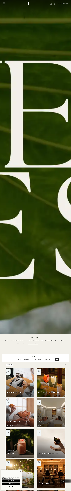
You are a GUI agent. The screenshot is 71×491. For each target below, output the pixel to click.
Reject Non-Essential (11, 483)
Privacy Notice (10, 478)
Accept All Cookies (11, 480)
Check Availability (63, 3)
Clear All (65, 364)
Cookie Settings (11, 486)
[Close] (20, 471)
